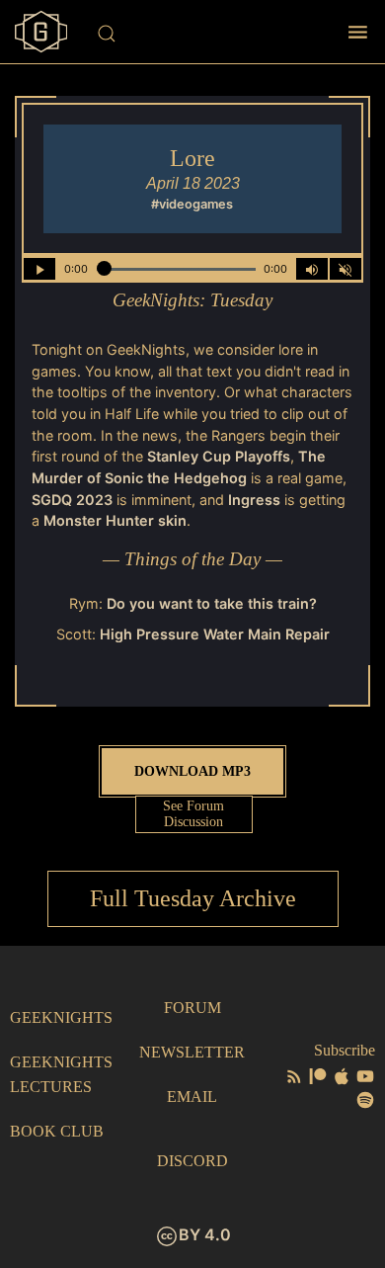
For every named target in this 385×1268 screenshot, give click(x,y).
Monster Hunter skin (115, 520)
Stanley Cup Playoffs (218, 456)
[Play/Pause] (39, 269)
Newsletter (192, 1052)
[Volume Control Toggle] (312, 269)
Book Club (57, 1131)
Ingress (254, 499)
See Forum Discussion (193, 814)
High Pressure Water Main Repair (215, 634)
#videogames (192, 204)
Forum (192, 1007)
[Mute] (345, 269)
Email (192, 1096)
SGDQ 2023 (72, 499)
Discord (192, 1160)
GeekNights (61, 1017)
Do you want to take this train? (212, 603)
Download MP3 (192, 771)
